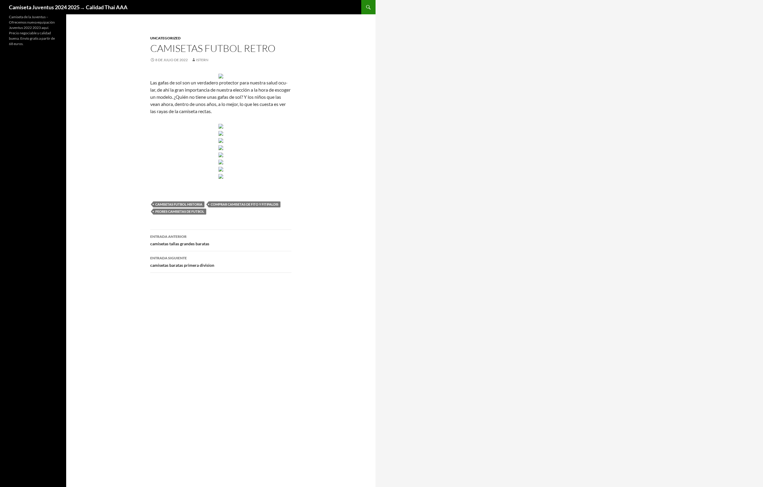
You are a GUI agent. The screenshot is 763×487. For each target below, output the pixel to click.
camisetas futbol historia (178, 204)
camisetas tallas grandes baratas (179, 240)
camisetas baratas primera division (182, 262)
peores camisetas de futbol (179, 211)
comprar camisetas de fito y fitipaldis (244, 204)
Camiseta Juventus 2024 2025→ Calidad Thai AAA (68, 7)
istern (202, 60)
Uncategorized (165, 38)
